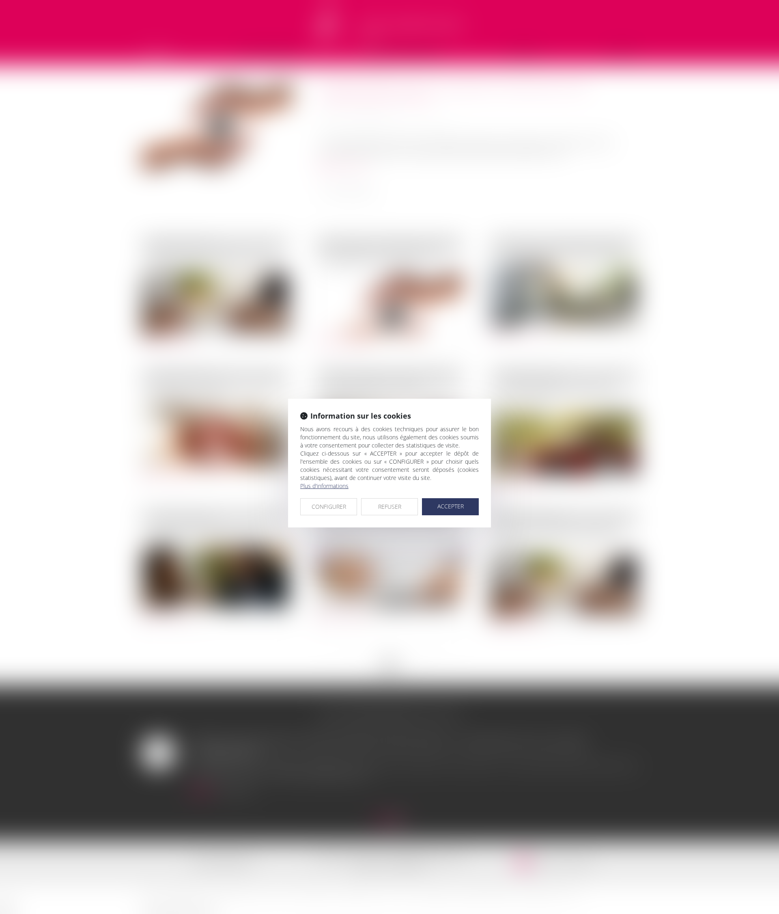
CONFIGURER (329, 506)
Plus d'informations (324, 486)
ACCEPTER (450, 506)
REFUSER (389, 506)
